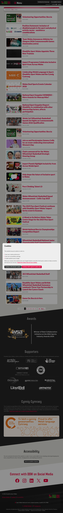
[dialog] (32, 256)
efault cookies (13, 266)
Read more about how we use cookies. (27, 262)
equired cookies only (32, 266)
